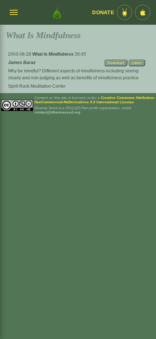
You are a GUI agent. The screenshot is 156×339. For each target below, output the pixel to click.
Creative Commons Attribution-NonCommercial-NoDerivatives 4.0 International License (94, 100)
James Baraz (22, 62)
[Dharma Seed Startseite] (57, 12)
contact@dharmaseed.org (57, 112)
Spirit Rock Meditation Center (37, 86)
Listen (137, 63)
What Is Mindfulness (53, 54)
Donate (103, 12)
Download (115, 63)
